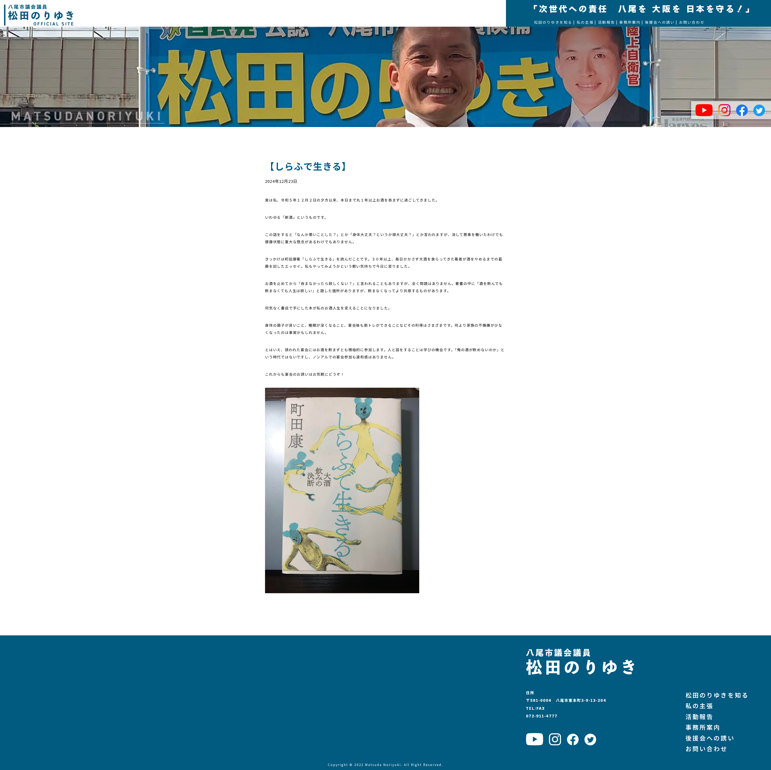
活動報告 (699, 716)
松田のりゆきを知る (717, 695)
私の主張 (699, 705)
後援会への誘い (710, 737)
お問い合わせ (706, 748)
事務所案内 (703, 727)
